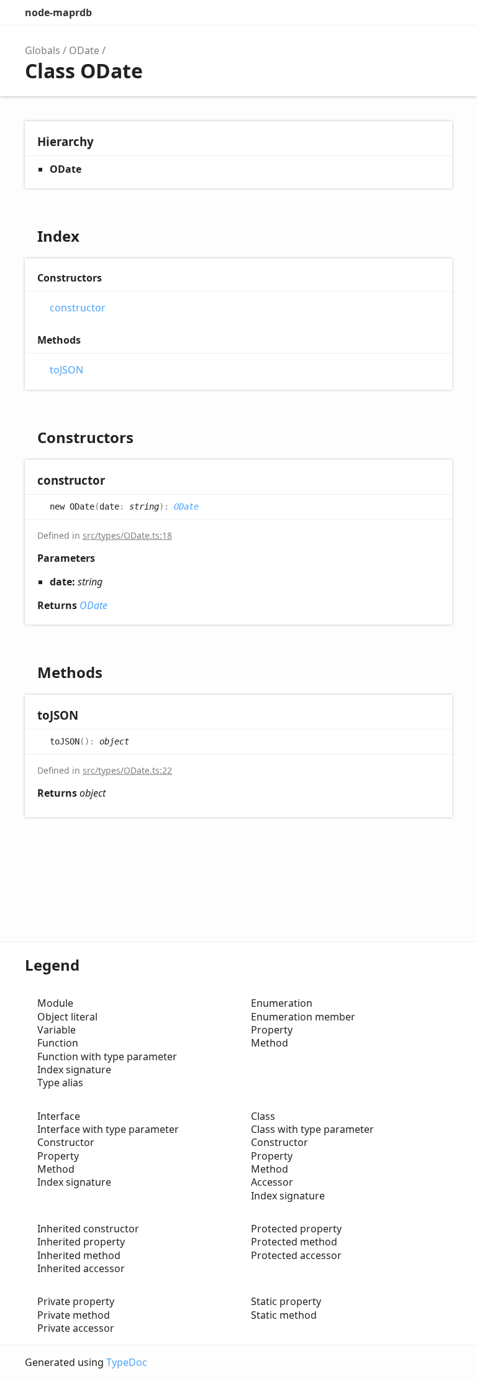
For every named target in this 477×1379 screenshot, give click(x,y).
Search (387, 12)
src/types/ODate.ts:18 (127, 535)
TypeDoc (126, 1362)
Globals (42, 50)
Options (412, 12)
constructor (78, 307)
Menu (439, 12)
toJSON (66, 370)
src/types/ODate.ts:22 (127, 770)
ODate (84, 50)
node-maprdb (58, 12)
